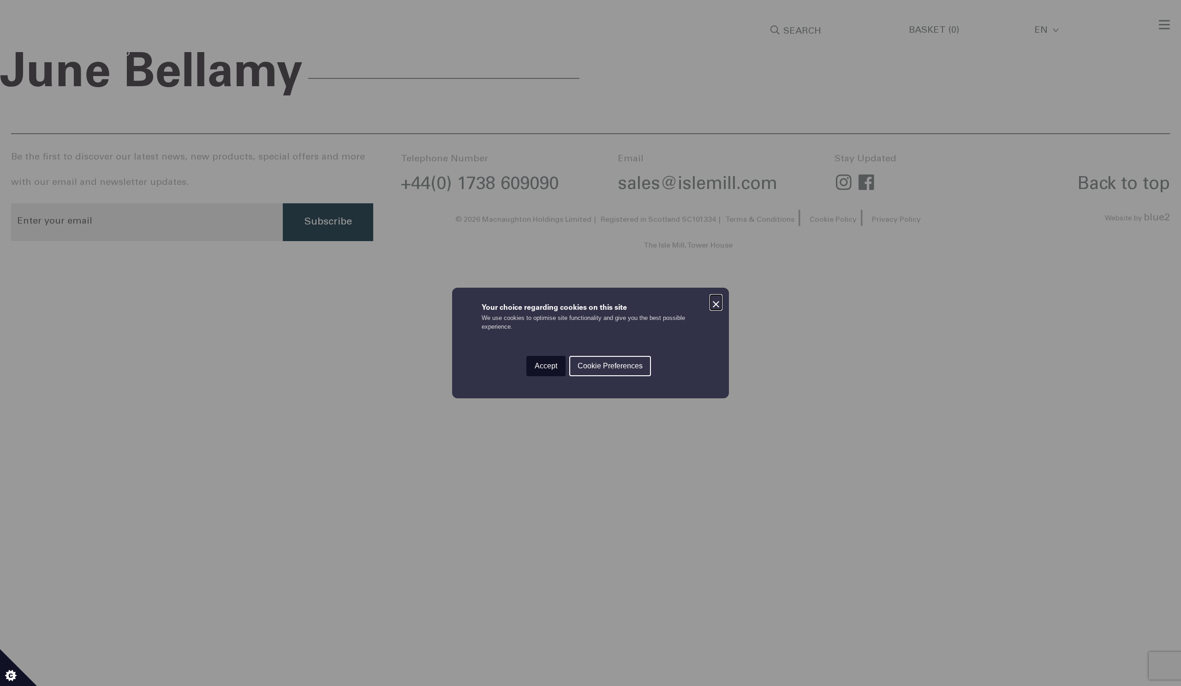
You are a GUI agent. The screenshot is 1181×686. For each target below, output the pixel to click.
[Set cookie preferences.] (18, 667)
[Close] (716, 300)
